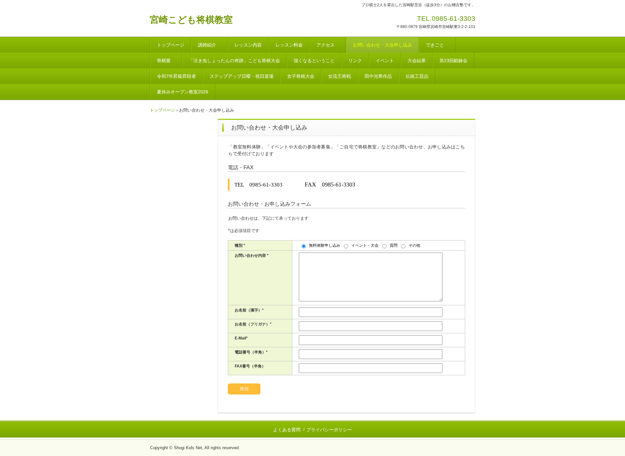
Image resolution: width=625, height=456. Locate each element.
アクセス (327, 45)
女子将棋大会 (300, 76)
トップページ (170, 45)
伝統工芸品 (417, 76)
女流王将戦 (339, 76)
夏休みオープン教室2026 (182, 91)
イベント (385, 60)
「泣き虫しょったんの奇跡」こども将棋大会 (234, 60)
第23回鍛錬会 (453, 60)
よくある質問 (286, 429)
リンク (355, 60)
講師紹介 (209, 45)
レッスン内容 (248, 45)
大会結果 (417, 60)
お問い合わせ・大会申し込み (382, 45)
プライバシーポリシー (329, 429)
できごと (437, 45)
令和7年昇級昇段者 (176, 76)
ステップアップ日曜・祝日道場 (241, 76)
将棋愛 (166, 60)
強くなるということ (314, 60)
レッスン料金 (289, 45)
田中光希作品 (378, 76)
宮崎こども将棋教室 (191, 20)
